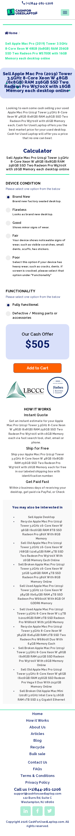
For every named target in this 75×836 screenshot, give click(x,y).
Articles (37, 734)
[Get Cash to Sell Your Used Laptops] (22, 10)
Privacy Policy (37, 782)
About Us (37, 727)
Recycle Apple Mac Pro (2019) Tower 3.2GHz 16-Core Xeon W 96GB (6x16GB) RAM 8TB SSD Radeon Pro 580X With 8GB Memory (41, 530)
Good (30, 225)
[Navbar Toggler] (65, 12)
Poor (38, 266)
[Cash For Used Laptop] (26, 397)
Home (13, 33)
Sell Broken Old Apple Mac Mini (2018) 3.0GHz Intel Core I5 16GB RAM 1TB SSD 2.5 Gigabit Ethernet (41, 695)
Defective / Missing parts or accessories (34, 315)
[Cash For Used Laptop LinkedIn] (25, 811)
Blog (37, 740)
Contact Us (37, 762)
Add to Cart (37, 368)
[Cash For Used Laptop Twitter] (49, 811)
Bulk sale (37, 754)
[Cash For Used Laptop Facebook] (37, 811)
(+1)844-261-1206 (39, 3)
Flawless (32, 212)
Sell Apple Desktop (41, 517)
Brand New (36, 199)
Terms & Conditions (37, 776)
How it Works (37, 720)
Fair (38, 242)
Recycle (37, 747)
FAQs (37, 769)
